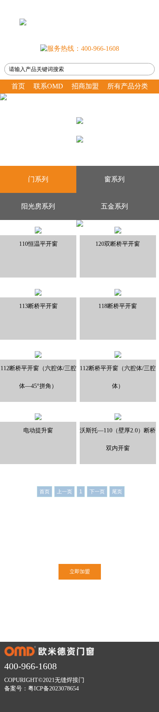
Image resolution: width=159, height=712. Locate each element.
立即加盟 (80, 572)
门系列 (38, 179)
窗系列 (114, 179)
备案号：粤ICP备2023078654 (41, 688)
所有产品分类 (127, 86)
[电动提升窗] (38, 416)
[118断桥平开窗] (117, 292)
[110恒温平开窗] (38, 230)
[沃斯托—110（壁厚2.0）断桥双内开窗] (117, 416)
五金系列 (114, 206)
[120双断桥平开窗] (117, 230)
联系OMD (48, 86)
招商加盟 (85, 86)
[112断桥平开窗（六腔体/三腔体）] (117, 354)
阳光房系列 (38, 206)
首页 (18, 86)
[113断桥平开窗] (38, 292)
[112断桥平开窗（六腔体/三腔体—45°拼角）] (38, 354)
